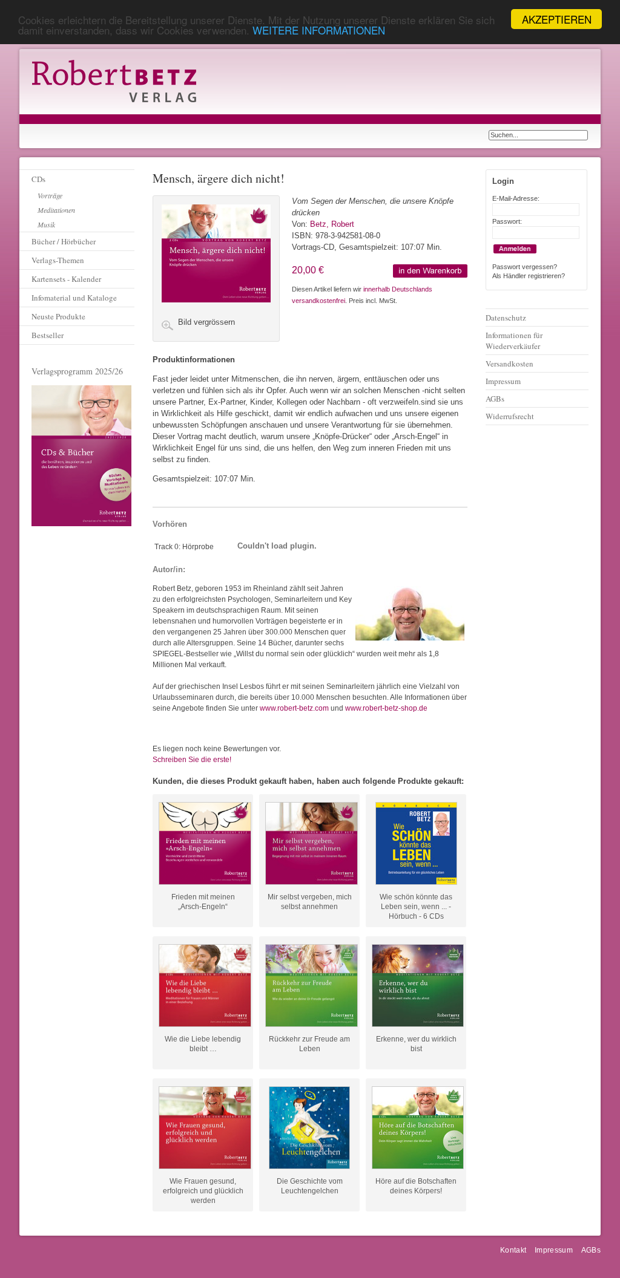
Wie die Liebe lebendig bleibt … (203, 1044)
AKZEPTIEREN (557, 19)
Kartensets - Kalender (66, 278)
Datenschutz (506, 317)
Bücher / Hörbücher (63, 241)
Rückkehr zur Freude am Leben (309, 1044)
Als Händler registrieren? (528, 275)
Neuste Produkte (58, 316)
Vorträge (50, 195)
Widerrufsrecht (510, 416)
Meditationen (56, 210)
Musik (46, 224)
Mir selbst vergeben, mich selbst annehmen (310, 902)
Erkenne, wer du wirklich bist (416, 1044)
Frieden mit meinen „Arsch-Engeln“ (203, 902)
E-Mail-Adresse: (515, 198)
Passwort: (507, 221)
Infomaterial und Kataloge (74, 297)
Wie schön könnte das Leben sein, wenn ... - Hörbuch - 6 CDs (416, 902)
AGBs (495, 398)
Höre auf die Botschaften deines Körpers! (416, 1186)
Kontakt (513, 1250)
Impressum (503, 381)
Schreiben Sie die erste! (192, 759)
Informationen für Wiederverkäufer (514, 340)
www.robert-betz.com (294, 708)
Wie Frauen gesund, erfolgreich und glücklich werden (203, 1186)
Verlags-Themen (57, 260)
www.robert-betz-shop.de (386, 708)
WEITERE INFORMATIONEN (318, 29)
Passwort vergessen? (524, 266)
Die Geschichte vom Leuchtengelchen (310, 1186)
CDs (38, 179)
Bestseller (47, 335)
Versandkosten (509, 363)
